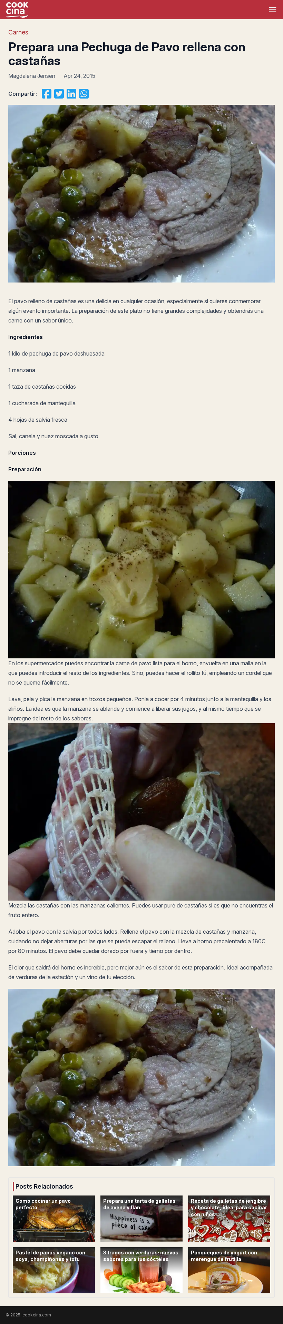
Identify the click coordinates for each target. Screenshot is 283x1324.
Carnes (18, 32)
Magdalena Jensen (31, 75)
